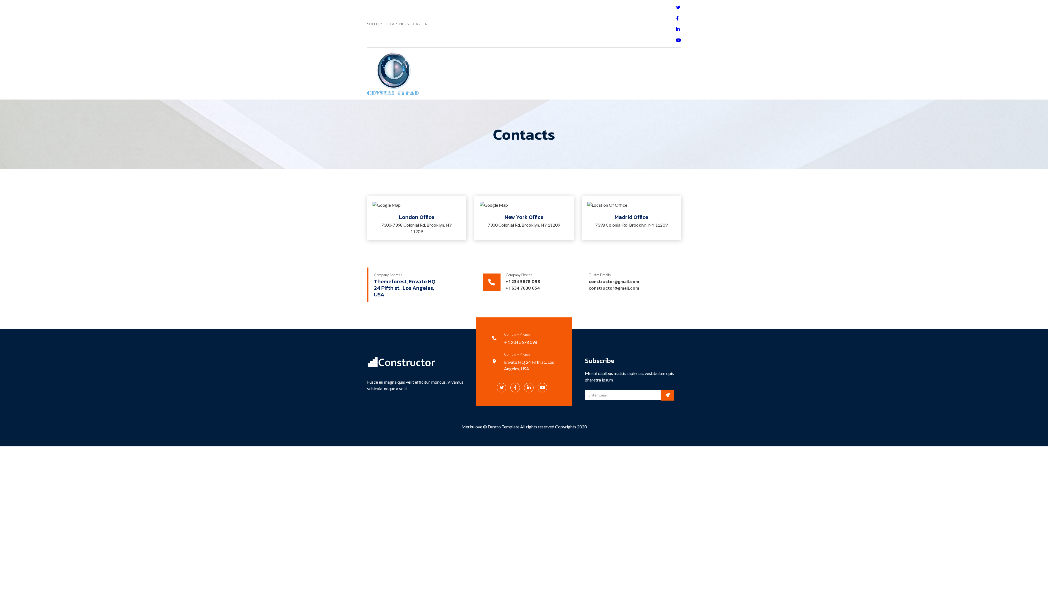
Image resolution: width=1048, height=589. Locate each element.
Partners (399, 24)
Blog (521, 73)
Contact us (549, 73)
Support (375, 24)
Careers (421, 24)
